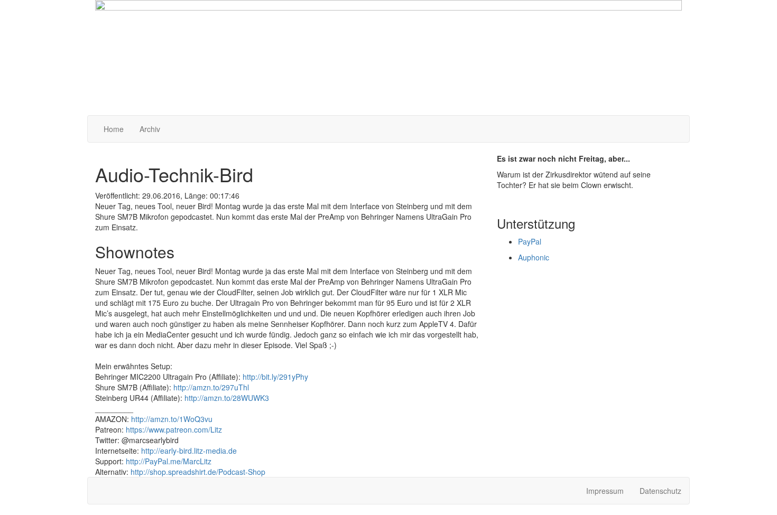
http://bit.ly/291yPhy (275, 376)
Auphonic (533, 257)
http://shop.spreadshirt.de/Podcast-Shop (198, 471)
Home (114, 129)
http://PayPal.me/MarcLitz (168, 461)
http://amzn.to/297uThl (211, 387)
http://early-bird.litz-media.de (189, 450)
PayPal (529, 241)
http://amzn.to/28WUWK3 (226, 397)
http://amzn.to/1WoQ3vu (171, 419)
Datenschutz (660, 490)
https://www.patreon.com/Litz (174, 429)
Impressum (605, 490)
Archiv (150, 129)
